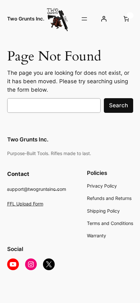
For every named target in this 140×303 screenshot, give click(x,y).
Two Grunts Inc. (25, 19)
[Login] (104, 19)
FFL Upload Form (25, 203)
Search (118, 105)
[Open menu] (84, 19)
